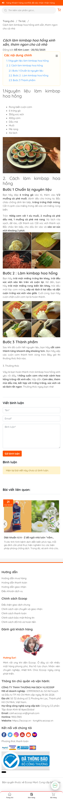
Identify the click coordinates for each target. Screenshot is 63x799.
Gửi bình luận (12, 453)
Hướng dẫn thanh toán (14, 582)
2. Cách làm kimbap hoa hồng (26, 65)
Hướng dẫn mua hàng (14, 578)
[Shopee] (28, 734)
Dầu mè (13, 121)
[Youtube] (22, 734)
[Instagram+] (16, 734)
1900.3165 (16, 716)
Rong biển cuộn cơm (20, 106)
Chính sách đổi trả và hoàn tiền (19, 621)
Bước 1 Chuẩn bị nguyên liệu (27, 70)
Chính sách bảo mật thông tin (18, 617)
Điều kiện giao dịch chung (16, 604)
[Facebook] (4, 734)
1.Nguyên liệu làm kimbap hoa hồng (29, 60)
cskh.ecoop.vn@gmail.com (24, 713)
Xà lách (13, 132)
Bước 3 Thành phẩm (24, 80)
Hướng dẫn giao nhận (14, 586)
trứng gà (15, 110)
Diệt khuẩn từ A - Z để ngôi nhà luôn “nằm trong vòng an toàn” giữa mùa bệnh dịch (28, 537)
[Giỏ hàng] (59, 10)
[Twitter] (10, 734)
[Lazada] (34, 734)
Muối (11, 125)
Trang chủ (8, 21)
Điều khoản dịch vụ (12, 591)
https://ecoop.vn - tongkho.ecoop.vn (32, 720)
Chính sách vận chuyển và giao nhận (22, 609)
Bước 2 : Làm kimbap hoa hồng (30, 75)
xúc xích (19, 114)
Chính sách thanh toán (14, 613)
